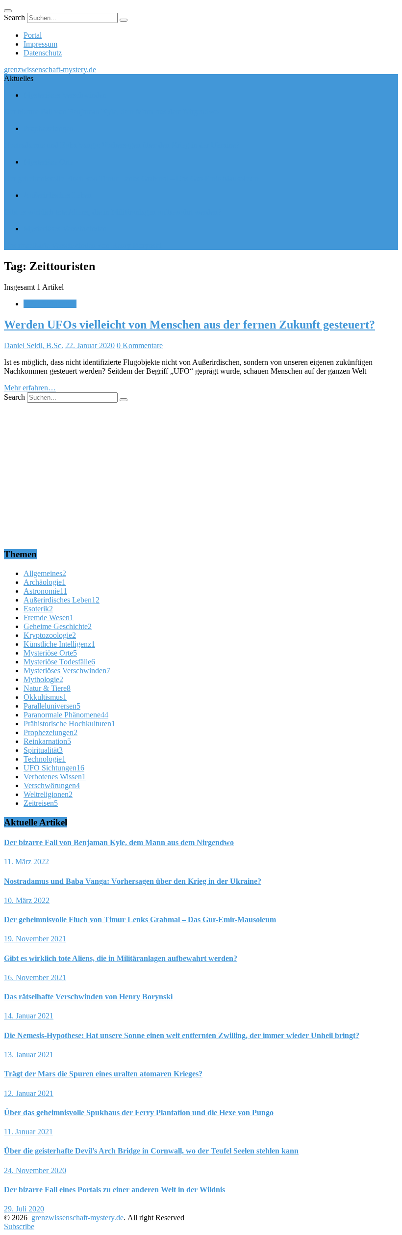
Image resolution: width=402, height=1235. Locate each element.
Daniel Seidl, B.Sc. (33, 345)
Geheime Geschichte (58, 626)
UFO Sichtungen (50, 304)
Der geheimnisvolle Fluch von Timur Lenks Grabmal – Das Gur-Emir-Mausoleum (131, 178)
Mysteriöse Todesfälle (59, 662)
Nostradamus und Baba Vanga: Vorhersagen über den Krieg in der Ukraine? (121, 145)
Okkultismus (45, 697)
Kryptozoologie (50, 635)
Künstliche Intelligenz (59, 644)
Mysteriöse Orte (48, 162)
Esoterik (38, 608)
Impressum (40, 44)
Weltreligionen (48, 794)
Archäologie (45, 582)
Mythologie (43, 679)
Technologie (45, 759)
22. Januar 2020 (90, 345)
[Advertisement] (201, 471)
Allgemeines (45, 573)
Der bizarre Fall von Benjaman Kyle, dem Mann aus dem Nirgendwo (111, 112)
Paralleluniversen (52, 706)
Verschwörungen (52, 785)
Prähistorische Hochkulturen (69, 723)
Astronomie (45, 591)
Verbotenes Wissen (55, 776)
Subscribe (19, 1226)
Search (14, 17)
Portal (33, 35)
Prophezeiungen (49, 128)
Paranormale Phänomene (66, 715)
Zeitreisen (41, 803)
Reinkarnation (47, 741)
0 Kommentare (140, 345)
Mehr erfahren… (30, 388)
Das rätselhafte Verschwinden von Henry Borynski (82, 245)
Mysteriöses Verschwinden (65, 95)
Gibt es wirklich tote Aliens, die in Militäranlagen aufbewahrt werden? (112, 212)
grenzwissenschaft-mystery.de (50, 69)
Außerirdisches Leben (58, 195)
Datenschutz (43, 53)
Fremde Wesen (49, 617)
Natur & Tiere (47, 688)
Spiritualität (43, 750)
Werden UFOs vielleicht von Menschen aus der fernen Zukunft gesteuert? (189, 324)
